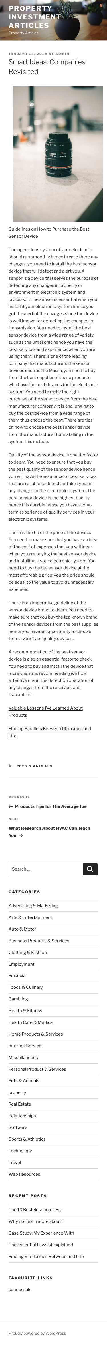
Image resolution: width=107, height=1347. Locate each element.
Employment (22, 964)
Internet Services (26, 1045)
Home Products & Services (36, 1034)
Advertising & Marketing (33, 905)
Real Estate (20, 1104)
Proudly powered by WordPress (37, 1333)
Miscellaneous (23, 1057)
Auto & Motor (22, 929)
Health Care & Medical (31, 1022)
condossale (20, 1289)
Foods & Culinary (26, 987)
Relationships (22, 1115)
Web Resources (24, 1174)
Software (18, 1127)
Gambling (18, 999)
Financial (18, 975)
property (17, 1092)
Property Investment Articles (35, 17)
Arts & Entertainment (30, 917)
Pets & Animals (35, 766)
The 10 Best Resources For (35, 1209)
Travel (15, 1162)
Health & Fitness (25, 1010)
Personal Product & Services (37, 1069)
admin (62, 54)
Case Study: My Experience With (41, 1233)
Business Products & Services (39, 940)
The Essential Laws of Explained (41, 1244)
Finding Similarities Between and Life (46, 1256)
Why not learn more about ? (36, 1221)
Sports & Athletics (27, 1139)
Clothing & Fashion (28, 952)
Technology (20, 1150)
